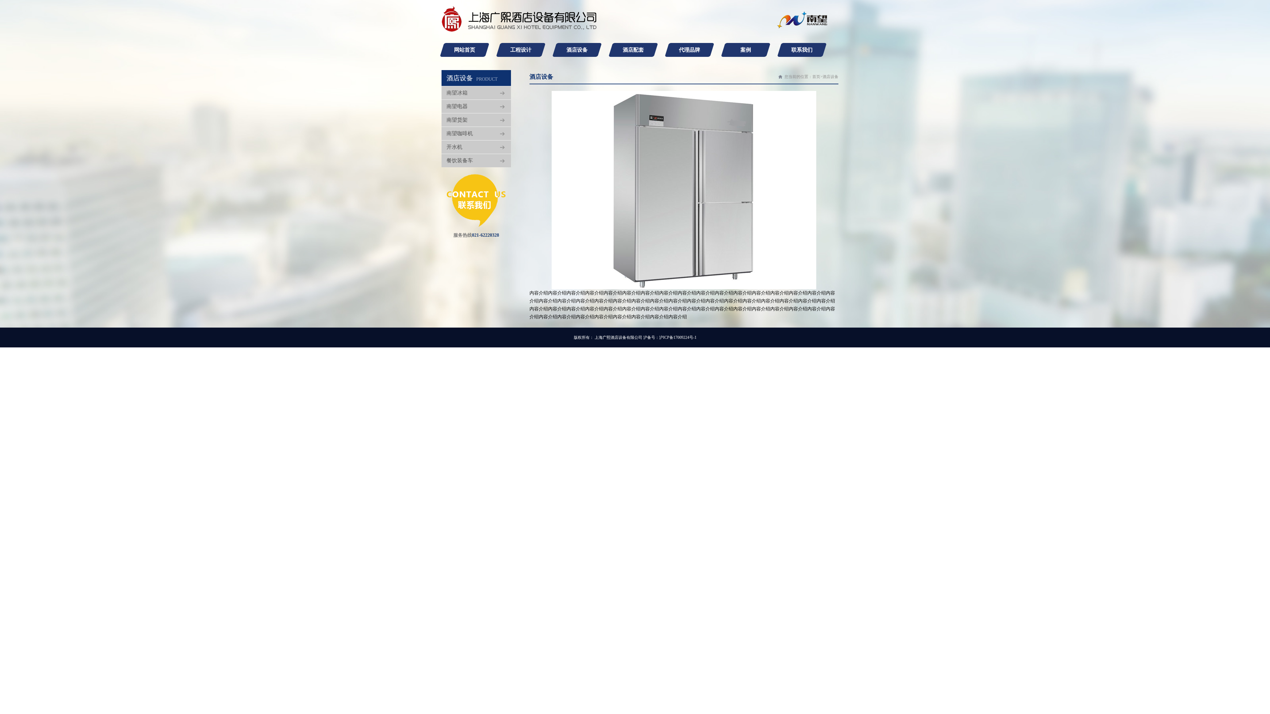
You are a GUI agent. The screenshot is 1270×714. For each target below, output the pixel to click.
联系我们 (802, 50)
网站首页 (464, 50)
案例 (746, 50)
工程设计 (520, 50)
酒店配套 (633, 50)
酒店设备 (577, 50)
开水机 (454, 147)
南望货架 (457, 120)
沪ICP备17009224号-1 (678, 337)
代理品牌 (689, 50)
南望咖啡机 (459, 133)
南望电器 (457, 106)
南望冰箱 (457, 93)
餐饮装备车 (459, 160)
